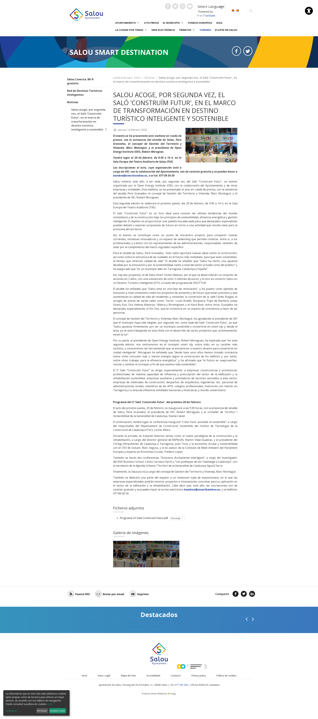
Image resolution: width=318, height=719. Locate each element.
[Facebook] (235, 594)
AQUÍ (50, 704)
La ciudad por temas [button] (129, 29)
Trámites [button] (185, 29)
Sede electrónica (163, 29)
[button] (247, 619)
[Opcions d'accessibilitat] (309, 11)
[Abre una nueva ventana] (168, 6)
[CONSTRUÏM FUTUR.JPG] (162, 554)
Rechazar (42, 710)
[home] (86, 14)
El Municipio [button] (172, 22)
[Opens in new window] (236, 51)
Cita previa (151, 22)
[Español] (238, 10)
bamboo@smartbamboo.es (130, 175)
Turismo (205, 29)
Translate (209, 15)
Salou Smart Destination (119, 52)
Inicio (137, 77)
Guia (219, 22)
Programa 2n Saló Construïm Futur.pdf (144, 518)
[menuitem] (233, 10)
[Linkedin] (252, 594)
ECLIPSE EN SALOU (226, 29)
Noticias (72, 102)
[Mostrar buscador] (250, 10)
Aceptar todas (57, 710)
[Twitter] (244, 594)
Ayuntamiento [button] (125, 22)
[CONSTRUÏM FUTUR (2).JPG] (129, 554)
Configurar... (12, 710)
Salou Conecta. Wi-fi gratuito (80, 81)
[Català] (233, 10)
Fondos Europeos (200, 22)
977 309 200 (181, 684)
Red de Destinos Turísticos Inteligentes (84, 93)
